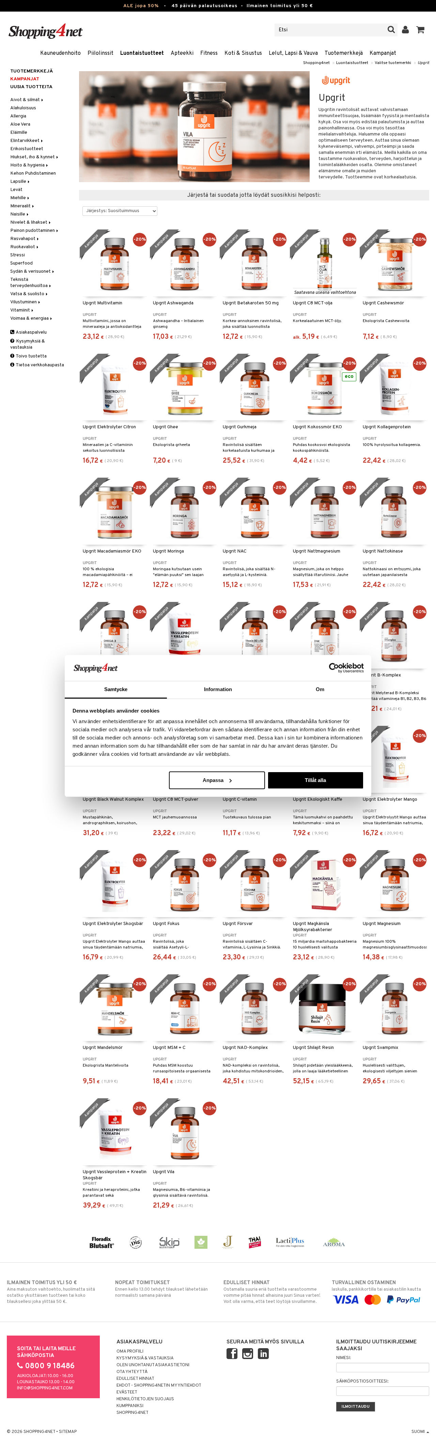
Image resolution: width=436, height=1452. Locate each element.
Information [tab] (218, 689)
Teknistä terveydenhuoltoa (29, 283)
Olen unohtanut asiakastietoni (152, 1365)
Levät (16, 190)
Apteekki (182, 53)
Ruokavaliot (23, 247)
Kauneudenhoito (60, 53)
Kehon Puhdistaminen (33, 173)
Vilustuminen (24, 302)
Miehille (18, 198)
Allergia (18, 116)
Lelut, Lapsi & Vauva (293, 53)
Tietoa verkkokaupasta (39, 365)
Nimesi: (343, 1358)
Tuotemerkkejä (344, 53)
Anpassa (213, 780)
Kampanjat (383, 53)
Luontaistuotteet (142, 53)
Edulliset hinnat (135, 1379)
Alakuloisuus (23, 108)
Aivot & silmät (25, 100)
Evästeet (126, 1392)
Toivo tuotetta (31, 356)
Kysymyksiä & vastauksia (27, 344)
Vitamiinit (20, 310)
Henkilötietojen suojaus (145, 1399)
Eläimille (18, 132)
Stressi (17, 255)
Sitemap (68, 1432)
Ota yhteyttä (131, 1372)
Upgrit (423, 63)
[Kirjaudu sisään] (405, 29)
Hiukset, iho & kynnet (33, 157)
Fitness (209, 53)
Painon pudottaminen (33, 231)
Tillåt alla (315, 780)
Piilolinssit (100, 53)
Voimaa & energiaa (30, 318)
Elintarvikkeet (25, 141)
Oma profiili (129, 1351)
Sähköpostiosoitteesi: (362, 1381)
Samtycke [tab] (116, 689)
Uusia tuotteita (31, 87)
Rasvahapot (23, 239)
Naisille (18, 214)
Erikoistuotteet (26, 149)
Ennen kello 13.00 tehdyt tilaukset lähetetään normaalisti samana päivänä (161, 1289)
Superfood (21, 263)
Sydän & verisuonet (31, 271)
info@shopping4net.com (45, 1388)
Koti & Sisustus (243, 53)
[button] (420, 29)
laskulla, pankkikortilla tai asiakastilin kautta (376, 1286)
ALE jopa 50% (141, 6)
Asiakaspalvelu (31, 332)
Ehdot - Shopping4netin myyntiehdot (158, 1385)
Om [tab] (320, 689)
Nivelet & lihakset (29, 222)
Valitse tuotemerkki (393, 63)
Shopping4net (316, 63)
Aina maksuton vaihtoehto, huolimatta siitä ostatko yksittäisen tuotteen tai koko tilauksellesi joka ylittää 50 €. (51, 1292)
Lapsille (18, 182)
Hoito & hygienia (28, 165)
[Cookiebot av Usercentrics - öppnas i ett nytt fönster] (334, 668)
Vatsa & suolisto (27, 294)
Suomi (418, 1432)
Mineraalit (21, 206)
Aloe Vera (20, 124)
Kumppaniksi (129, 1406)
